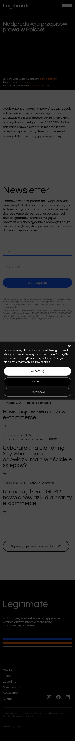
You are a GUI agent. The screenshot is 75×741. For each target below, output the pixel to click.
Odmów (37, 381)
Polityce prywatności (39, 358)
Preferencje (37, 392)
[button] (69, 346)
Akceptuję (37, 371)
